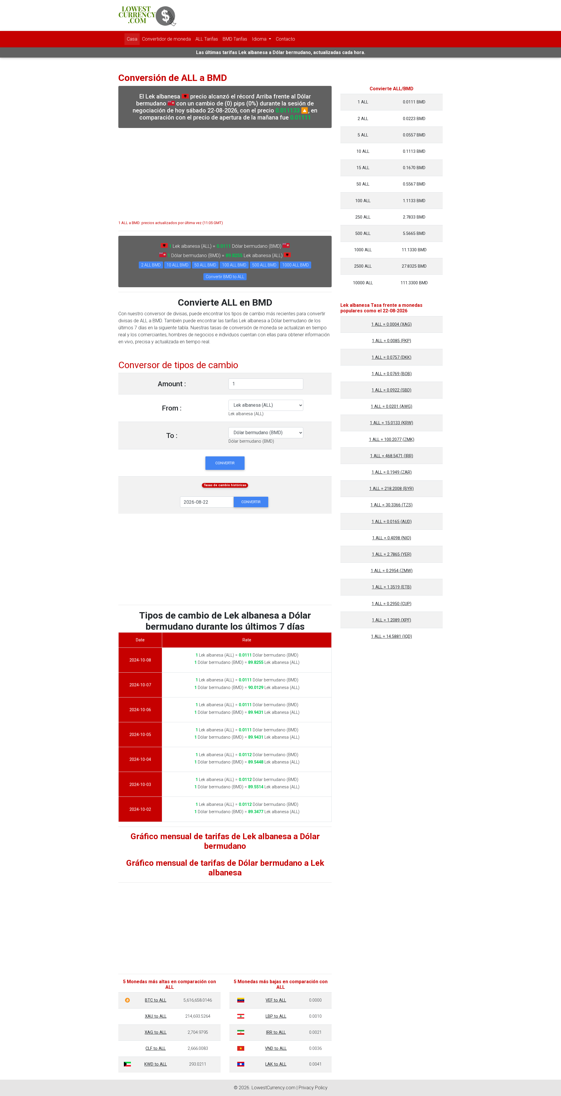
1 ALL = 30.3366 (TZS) (391, 505)
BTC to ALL (155, 1000)
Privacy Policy (313, 1087)
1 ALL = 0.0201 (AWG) (391, 406)
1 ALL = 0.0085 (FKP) (391, 340)
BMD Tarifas (235, 39)
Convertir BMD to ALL (225, 276)
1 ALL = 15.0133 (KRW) (391, 422)
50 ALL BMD (205, 265)
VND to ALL (276, 1048)
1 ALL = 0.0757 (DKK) (391, 357)
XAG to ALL (156, 1032)
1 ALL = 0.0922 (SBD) (391, 390)
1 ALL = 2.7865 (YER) (391, 554)
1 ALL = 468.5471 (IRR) (391, 455)
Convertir (225, 463)
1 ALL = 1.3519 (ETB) (391, 587)
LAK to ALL (275, 1064)
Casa (132, 39)
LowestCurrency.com (273, 1087)
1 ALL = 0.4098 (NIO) (391, 538)
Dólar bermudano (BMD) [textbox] (251, 441)
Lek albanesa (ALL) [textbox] (246, 413)
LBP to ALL (276, 1016)
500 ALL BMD (264, 265)
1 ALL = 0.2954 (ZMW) (392, 570)
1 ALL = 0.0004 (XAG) (391, 324)
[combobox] (246, 413)
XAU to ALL (156, 1016)
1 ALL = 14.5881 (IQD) (391, 636)
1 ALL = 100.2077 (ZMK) (391, 439)
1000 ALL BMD (295, 265)
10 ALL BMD (177, 265)
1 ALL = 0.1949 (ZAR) (392, 472)
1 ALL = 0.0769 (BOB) (392, 373)
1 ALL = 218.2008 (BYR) (391, 488)
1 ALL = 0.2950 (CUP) (391, 603)
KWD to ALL (155, 1064)
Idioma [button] (260, 39)
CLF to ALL (156, 1048)
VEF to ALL (276, 1000)
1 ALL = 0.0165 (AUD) (392, 521)
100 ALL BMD (234, 265)
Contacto (285, 39)
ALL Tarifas (206, 39)
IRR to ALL (276, 1032)
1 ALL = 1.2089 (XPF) (391, 620)
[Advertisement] (225, 171)
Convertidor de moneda (166, 39)
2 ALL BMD (151, 265)
